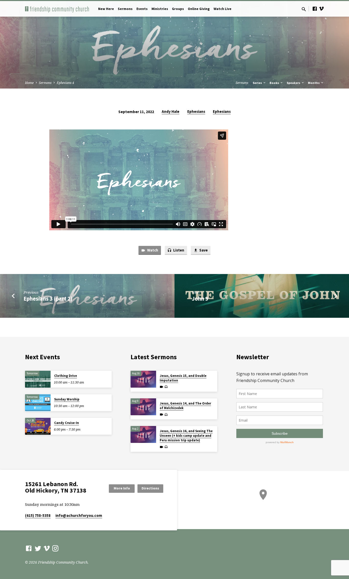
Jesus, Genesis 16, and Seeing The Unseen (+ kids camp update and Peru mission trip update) (186, 435)
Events (142, 9)
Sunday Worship (66, 399)
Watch (152, 250)
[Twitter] (38, 548)
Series (258, 83)
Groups (178, 9)
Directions (150, 488)
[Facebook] (315, 8)
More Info (122, 488)
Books (275, 83)
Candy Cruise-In (66, 423)
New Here (106, 9)
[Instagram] (55, 548)
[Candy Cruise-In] (38, 426)
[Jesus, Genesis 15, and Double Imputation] (143, 379)
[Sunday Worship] (38, 402)
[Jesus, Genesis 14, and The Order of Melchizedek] (143, 407)
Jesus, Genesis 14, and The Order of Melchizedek (185, 405)
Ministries (160, 9)
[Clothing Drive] (38, 379)
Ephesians (196, 111)
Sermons (125, 9)
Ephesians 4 (65, 83)
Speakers (294, 83)
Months (314, 83)
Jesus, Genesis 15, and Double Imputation (183, 378)
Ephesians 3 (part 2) (48, 298)
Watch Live (222, 9)
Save (203, 250)
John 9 (200, 298)
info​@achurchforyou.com (78, 515)
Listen (178, 250)
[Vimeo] (321, 8)
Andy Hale (170, 111)
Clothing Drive (65, 376)
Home (29, 83)
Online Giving (199, 9)
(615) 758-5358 (38, 515)
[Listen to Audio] (166, 387)
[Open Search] (304, 9)
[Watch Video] (161, 387)
